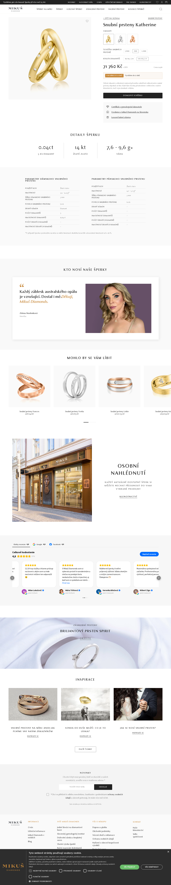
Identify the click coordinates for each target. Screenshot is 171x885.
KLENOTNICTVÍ (128, 497)
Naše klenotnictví (138, 829)
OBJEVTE (85, 638)
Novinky (71, 2)
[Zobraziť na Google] (14, 591)
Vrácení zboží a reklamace (104, 835)
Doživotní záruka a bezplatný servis (69, 839)
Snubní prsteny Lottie (120, 412)
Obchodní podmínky (101, 831)
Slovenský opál (86, 2)
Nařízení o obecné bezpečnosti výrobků (106, 844)
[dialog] (85, 867)
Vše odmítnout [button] (151, 867)
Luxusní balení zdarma (121, 117)
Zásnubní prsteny (95, 9)
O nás (99, 2)
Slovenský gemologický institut (70, 834)
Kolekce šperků (136, 9)
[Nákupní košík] (166, 2)
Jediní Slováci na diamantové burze (69, 828)
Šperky (59, 9)
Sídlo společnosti (138, 835)
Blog (30, 842)
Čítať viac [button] (57, 583)
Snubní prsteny (116, 9)
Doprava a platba (100, 827)
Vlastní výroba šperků (66, 844)
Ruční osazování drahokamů (69, 848)
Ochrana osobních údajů (103, 839)
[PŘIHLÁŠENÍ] (162, 2)
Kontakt (137, 822)
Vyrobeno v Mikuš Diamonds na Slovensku (129, 112)
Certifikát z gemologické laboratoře (126, 107)
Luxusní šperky (74, 9)
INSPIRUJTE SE (33, 736)
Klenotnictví (145, 2)
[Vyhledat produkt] (161, 9)
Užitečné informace (114, 2)
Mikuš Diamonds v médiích (36, 836)
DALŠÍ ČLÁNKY (85, 749)
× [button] (168, 852)
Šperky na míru (44, 9)
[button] (12, 578)
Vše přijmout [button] (129, 867)
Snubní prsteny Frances (29, 412)
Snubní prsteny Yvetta (74, 412)
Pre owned (131, 2)
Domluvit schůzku (132, 95)
